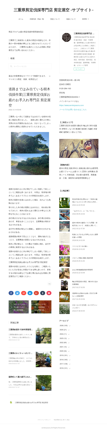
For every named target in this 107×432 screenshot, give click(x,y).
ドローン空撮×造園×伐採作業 (82, 258)
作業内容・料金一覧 (37, 19)
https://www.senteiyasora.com (71, 105)
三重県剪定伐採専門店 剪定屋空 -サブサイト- (53, 10)
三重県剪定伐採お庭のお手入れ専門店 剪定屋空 (32, 402)
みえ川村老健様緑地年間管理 (82, 269)
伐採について (71, 19)
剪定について (55, 19)
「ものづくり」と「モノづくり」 (84, 211)
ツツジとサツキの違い (80, 246)
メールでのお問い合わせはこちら (73, 109)
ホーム (21, 19)
